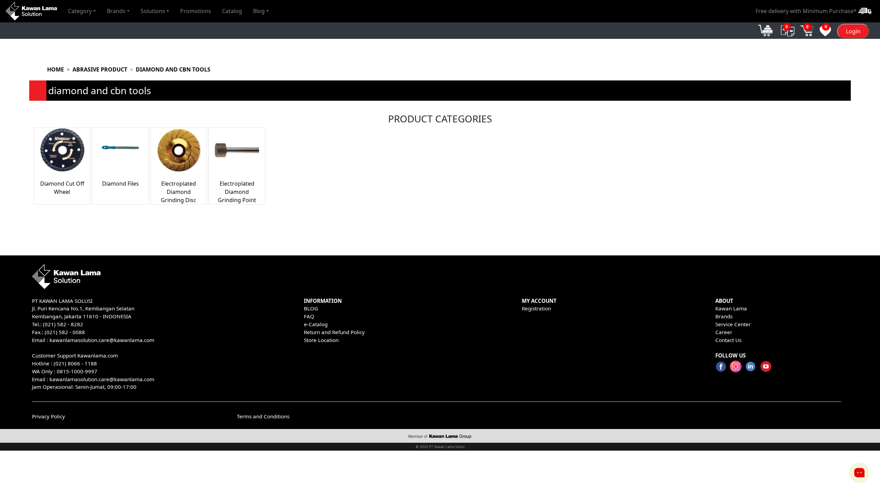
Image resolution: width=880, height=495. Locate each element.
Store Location (321, 340)
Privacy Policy (48, 416)
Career (723, 332)
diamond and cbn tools (173, 69)
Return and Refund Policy (334, 332)
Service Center (733, 324)
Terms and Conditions (263, 416)
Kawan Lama (731, 308)
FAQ (309, 316)
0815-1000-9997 (77, 371)
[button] (82, 11)
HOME (55, 69)
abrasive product (100, 69)
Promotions (195, 11)
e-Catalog (316, 324)
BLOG (311, 308)
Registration (536, 308)
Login (853, 31)
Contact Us (728, 340)
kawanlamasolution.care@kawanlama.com (102, 340)
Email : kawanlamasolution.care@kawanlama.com (93, 379)
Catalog (232, 11)
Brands (724, 316)
